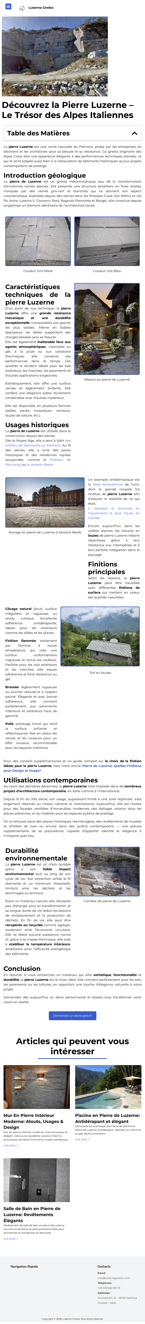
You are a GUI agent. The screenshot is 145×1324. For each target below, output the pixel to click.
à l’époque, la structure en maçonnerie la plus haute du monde (114, 513)
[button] (8, 6)
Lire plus (9, 1145)
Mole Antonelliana (108, 484)
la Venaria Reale (40, 465)
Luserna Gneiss (41, 8)
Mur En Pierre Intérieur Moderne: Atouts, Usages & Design (33, 1121)
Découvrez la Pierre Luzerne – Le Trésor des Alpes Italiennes (68, 110)
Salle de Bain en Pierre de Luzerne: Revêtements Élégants (32, 1214)
